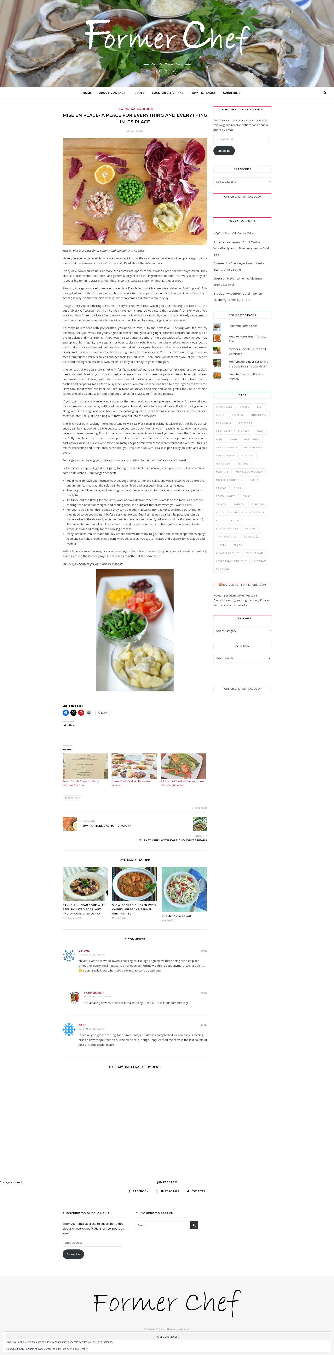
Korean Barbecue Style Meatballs (235, 595)
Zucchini (222, 569)
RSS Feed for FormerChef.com (244, 584)
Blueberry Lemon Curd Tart (231, 300)
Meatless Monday (249, 471)
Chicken (237, 414)
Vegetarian (254, 552)
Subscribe (224, 151)
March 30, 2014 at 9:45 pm (97, 996)
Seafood (257, 504)
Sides (220, 512)
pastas (221, 488)
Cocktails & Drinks (167, 93)
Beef (260, 406)
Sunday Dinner (227, 528)
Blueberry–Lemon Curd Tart (235, 293)
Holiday (248, 455)
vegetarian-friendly (231, 561)
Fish (219, 439)
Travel (221, 544)
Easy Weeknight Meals (233, 431)
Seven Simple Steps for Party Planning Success (81, 783)
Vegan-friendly (227, 552)
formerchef (93, 992)
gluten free (253, 447)
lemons (243, 463)
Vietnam (260, 561)
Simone (83, 950)
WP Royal (184, 1329)
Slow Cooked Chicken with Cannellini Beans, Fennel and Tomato (134, 909)
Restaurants (226, 496)
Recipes (139, 93)
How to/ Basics (203, 93)
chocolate (258, 414)
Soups (235, 520)
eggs (260, 431)
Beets (220, 414)
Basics (245, 406)
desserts (245, 423)
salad (247, 496)
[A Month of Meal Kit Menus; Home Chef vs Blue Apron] (183, 766)
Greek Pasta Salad (176, 915)
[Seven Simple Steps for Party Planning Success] (85, 766)
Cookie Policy (80, 1349)
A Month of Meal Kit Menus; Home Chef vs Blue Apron (182, 783)
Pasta (254, 479)
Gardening (232, 93)
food (233, 439)
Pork (237, 488)
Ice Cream (223, 463)
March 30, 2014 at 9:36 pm (91, 954)
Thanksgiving (226, 536)
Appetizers (224, 406)
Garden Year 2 (226, 447)
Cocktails (223, 423)
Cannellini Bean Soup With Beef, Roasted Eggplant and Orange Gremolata (84, 909)
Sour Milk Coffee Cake (239, 233)
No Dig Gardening (229, 479)
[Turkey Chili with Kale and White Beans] (200, 824)
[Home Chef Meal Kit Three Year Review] (134, 766)
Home (87, 93)
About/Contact (112, 93)
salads (221, 504)
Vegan (237, 544)
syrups (250, 528)
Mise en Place (72, 797)
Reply (203, 950)
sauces (239, 504)
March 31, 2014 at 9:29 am (91, 1028)
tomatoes (251, 536)
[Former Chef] (167, 36)
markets (222, 471)
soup (220, 520)
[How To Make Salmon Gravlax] (70, 824)
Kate (82, 1024)
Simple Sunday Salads (247, 512)
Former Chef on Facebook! (242, 196)
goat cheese (225, 455)
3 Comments (199, 808)
